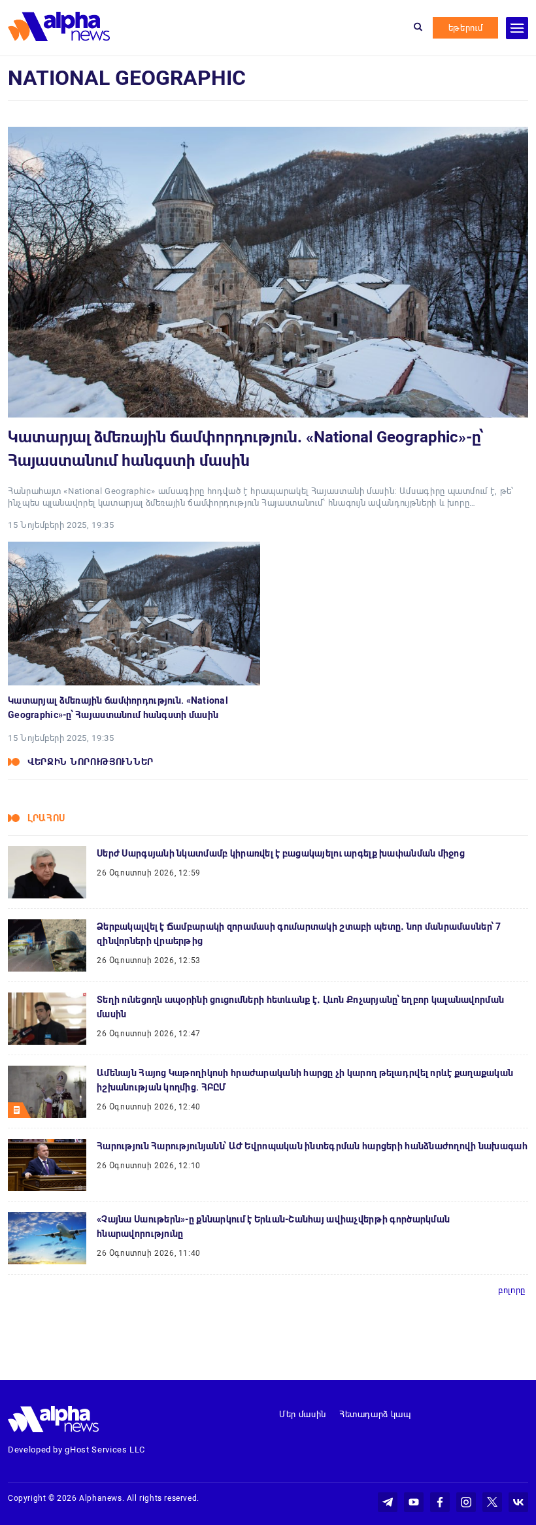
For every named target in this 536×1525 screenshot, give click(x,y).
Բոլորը (512, 1290)
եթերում (465, 28)
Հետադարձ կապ (375, 1414)
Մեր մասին (302, 1414)
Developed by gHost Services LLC (76, 1449)
